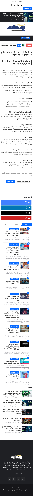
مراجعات (19, 45)
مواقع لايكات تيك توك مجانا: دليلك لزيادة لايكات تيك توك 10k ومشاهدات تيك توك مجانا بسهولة (11, 314)
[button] (27, 8)
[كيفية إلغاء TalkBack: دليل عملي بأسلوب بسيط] (24, 361)
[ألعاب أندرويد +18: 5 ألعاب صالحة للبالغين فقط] (27, 421)
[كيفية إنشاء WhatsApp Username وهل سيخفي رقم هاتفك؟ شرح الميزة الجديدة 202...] (27, 394)
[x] (15, 5)
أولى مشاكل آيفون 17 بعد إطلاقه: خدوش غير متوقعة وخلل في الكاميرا (11, 268)
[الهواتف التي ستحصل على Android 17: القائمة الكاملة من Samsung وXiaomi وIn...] (28, 17)
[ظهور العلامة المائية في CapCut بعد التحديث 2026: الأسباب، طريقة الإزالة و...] (27, 412)
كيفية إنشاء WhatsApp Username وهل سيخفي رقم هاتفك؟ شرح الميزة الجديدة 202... (12, 393)
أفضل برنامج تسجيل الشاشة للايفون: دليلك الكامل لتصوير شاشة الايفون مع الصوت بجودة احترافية (12, 250)
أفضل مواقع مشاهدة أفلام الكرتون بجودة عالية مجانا (11, 283)
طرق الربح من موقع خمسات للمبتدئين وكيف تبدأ (12, 298)
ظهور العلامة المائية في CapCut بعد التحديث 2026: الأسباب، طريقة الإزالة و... (12, 411)
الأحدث (16, 225)
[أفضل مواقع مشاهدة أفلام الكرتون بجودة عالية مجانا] (24, 281)
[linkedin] (18, 5)
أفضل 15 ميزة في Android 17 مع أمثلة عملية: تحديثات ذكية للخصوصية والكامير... (12, 428)
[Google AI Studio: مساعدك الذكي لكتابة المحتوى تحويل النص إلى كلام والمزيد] (24, 344)
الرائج (26, 225)
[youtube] (21, 5)
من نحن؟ (23, 487)
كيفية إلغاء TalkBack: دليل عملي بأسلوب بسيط (11, 362)
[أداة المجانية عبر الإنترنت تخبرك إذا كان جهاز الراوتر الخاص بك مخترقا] (24, 328)
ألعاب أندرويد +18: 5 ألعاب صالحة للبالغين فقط (12, 420)
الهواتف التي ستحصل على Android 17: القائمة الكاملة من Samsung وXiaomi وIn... (12, 15)
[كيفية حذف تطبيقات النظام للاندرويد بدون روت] (24, 374)
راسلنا (6, 225)
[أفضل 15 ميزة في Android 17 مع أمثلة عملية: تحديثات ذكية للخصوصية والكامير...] (27, 429)
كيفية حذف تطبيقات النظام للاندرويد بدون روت (12, 377)
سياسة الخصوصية (16, 487)
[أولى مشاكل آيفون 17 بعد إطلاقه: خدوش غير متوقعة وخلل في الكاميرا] (24, 265)
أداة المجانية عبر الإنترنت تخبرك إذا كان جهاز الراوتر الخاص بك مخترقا (11, 331)
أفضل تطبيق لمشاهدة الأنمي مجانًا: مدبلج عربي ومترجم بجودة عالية (12, 233)
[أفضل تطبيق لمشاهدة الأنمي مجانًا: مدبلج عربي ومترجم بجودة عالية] (24, 231)
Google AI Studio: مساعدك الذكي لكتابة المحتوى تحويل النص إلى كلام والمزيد (11, 347)
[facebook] (11, 5)
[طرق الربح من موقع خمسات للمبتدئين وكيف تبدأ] (24, 296)
